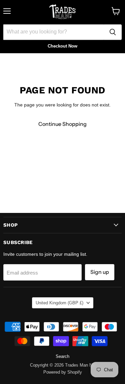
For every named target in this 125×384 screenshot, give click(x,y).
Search (62, 356)
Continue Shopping (62, 124)
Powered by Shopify (62, 372)
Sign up (99, 272)
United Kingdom (59, 302)
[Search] (113, 32)
